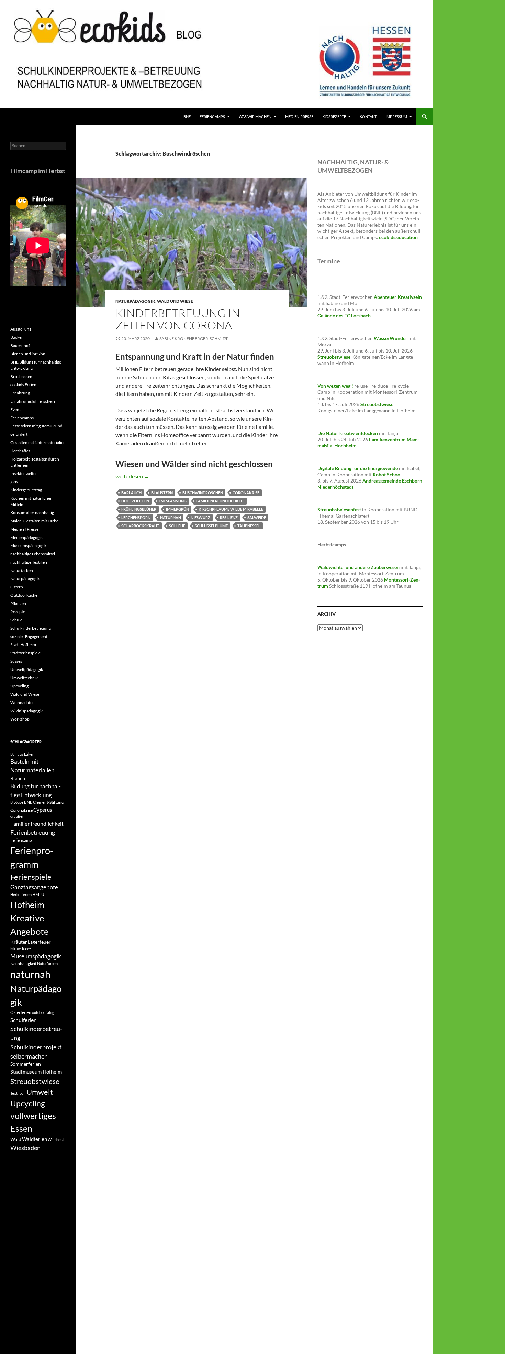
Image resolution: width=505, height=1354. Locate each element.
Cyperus (42, 809)
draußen (17, 816)
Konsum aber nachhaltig (32, 512)
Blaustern (162, 492)
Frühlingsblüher (138, 509)
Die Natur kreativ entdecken (347, 433)
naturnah (170, 517)
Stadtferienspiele (25, 653)
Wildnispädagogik (26, 710)
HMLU (38, 894)
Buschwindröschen (202, 492)
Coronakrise (246, 492)
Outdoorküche (23, 595)
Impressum (396, 116)
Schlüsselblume (211, 525)
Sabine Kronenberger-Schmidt (193, 338)
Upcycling (19, 686)
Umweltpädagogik (26, 669)
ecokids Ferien (23, 384)
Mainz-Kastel (21, 948)
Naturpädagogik (135, 301)
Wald (15, 1139)
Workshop (20, 719)
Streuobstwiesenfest (339, 509)
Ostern (16, 586)
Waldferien (34, 1139)
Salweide (256, 517)
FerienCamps (212, 116)
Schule (16, 619)
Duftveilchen (135, 501)
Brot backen (21, 376)
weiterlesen (132, 476)
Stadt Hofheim (23, 644)
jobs (14, 481)
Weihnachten (22, 702)
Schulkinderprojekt (36, 1047)
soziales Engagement (28, 636)
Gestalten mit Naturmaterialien (38, 442)
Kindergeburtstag (26, 489)
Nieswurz (200, 517)
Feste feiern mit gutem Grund (36, 426)
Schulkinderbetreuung (30, 628)
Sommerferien (25, 1064)
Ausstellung (20, 329)
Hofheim (27, 904)
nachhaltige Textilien (28, 562)
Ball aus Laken (22, 754)
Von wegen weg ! (335, 386)
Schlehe (177, 525)
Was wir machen (255, 116)
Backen (17, 337)
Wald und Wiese (175, 301)
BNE (187, 116)
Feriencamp (21, 840)
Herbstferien (21, 894)
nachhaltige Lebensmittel (32, 553)
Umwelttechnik (24, 677)
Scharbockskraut (140, 525)
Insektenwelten (24, 473)
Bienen (17, 778)
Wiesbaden (25, 1147)
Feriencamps (22, 417)
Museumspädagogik (28, 545)
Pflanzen (18, 603)
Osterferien (20, 1012)
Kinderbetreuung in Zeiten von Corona (177, 319)
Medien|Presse (299, 116)
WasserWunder (390, 338)
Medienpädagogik (26, 537)
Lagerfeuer (39, 942)
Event (15, 409)
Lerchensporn (135, 517)
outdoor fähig (43, 1012)
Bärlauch (131, 492)
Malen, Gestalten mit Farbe (34, 520)
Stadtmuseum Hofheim (36, 1072)
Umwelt (39, 1091)
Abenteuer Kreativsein (398, 297)
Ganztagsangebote (34, 887)
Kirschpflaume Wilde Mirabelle (231, 509)
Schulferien (23, 1020)
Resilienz (229, 517)
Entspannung (173, 501)
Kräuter (18, 942)
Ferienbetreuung (32, 832)
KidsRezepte (334, 116)
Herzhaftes (20, 450)
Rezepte (17, 611)
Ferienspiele (31, 876)
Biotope (16, 802)
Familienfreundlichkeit (220, 501)
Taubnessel (248, 525)
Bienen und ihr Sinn (27, 353)
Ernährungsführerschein (32, 401)
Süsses (16, 661)
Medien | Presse (24, 529)
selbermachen (29, 1056)
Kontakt (368, 116)
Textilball (18, 1093)
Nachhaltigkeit (23, 963)
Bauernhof (20, 345)
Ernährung (20, 393)
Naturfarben (21, 570)
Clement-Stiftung (48, 802)
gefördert (18, 434)
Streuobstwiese (34, 1081)
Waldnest (56, 1139)
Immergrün (177, 509)
